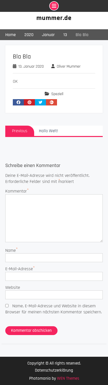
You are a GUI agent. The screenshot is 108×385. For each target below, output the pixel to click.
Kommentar (16, 191)
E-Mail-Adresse (19, 269)
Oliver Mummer (69, 66)
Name (10, 250)
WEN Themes (68, 378)
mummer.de (54, 18)
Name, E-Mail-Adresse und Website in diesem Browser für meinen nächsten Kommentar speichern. (53, 309)
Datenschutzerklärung (54, 370)
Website (12, 287)
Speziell (57, 94)
